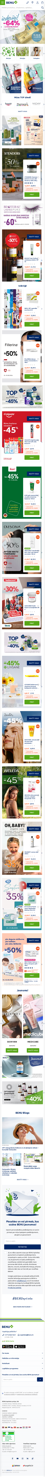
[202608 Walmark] (22, 396)
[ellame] (17, 308)
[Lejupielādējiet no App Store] (20, 1346)
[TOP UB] (22, 642)
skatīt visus (34, 155)
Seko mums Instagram (21, 1307)
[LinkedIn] (27, 1458)
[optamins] (5, 308)
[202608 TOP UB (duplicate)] (22, 215)
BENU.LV (9, 1470)
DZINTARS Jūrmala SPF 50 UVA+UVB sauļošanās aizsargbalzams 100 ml (31, 741)
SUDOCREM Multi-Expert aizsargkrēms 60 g (31, 607)
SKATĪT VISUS (12, 1050)
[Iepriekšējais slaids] (1, 27)
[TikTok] (32, 1458)
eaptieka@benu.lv (26, 1335)
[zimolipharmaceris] (22, 104)
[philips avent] (14, 308)
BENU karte (8, 1341)
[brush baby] (8, 308)
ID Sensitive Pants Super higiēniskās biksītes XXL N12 (30, 908)
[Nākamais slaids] (43, 27)
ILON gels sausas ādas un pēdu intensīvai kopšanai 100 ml (31, 497)
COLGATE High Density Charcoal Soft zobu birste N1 (31, 441)
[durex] (11, 308)
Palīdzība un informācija (10, 1358)
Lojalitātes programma (10, 1368)
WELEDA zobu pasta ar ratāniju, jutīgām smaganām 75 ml (31, 796)
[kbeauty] (33, 78)
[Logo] (8, 1436)
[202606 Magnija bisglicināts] (22, 1067)
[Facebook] (12, 1458)
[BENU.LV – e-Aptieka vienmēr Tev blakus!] (7, 1326)
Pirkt (32, 194)
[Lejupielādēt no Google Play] (7, 1346)
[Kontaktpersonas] (27, 2)
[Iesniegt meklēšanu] (42, 7)
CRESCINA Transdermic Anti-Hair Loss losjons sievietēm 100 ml (31, 552)
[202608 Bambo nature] (13, 130)
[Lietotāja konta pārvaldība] (32, 2)
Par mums (5, 1353)
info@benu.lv (22, 1281)
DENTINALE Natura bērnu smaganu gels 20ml (30, 963)
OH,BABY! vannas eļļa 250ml (31, 852)
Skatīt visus (22, 111)
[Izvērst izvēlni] (2, 2)
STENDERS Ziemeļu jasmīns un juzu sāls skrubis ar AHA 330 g (30, 178)
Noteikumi (6, 1363)
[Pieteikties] (40, 1379)
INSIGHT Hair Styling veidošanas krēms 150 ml (31, 260)
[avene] (20, 308)
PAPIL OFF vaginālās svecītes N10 (30, 309)
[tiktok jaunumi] (11, 78)
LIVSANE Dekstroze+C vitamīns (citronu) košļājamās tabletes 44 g (31, 686)
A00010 (15, 1413)
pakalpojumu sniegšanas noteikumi (27, 1394)
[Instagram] (22, 1458)
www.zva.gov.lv (6, 1446)
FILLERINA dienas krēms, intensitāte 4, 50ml (30, 360)
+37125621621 (10, 1336)
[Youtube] (17, 1458)
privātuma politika (9, 1394)
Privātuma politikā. (14, 1288)
